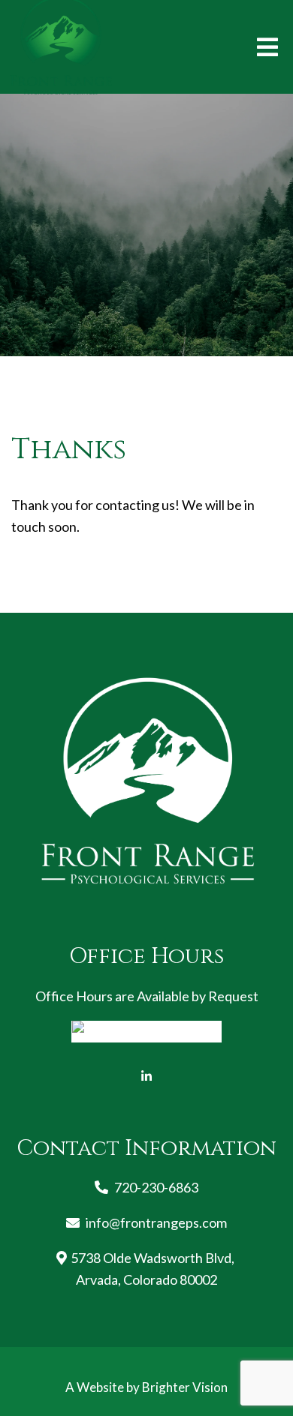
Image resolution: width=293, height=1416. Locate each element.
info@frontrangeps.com (156, 1222)
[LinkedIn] (146, 1076)
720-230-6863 (156, 1187)
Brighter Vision (185, 1387)
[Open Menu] (267, 47)
